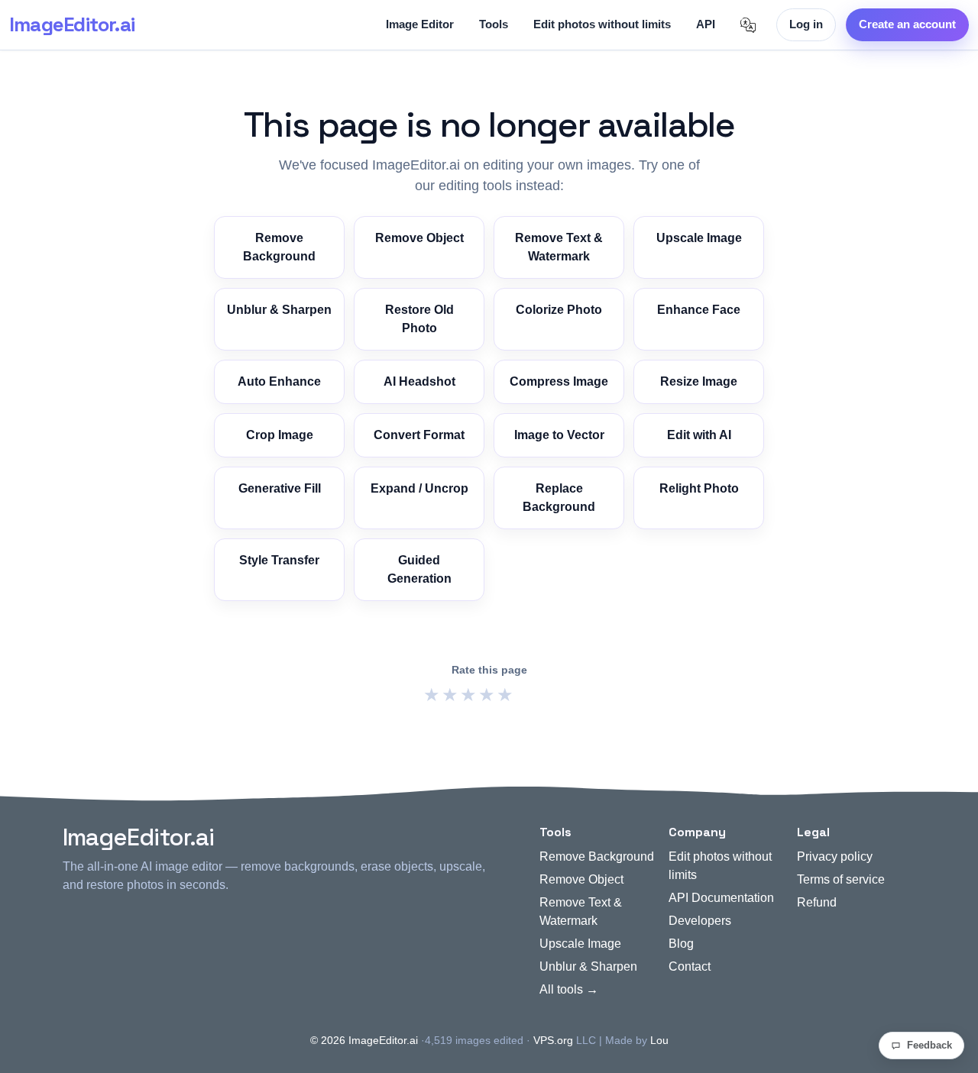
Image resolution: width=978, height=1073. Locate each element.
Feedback (929, 1045)
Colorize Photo (559, 309)
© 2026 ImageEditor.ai (364, 1040)
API (705, 24)
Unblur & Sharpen (279, 309)
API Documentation (721, 897)
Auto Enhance (279, 381)
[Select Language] (748, 25)
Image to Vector (559, 434)
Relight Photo (699, 488)
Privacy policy (835, 856)
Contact (690, 966)
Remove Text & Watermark (559, 247)
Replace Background (559, 497)
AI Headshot (419, 381)
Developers (700, 920)
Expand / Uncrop (419, 488)
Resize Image (698, 381)
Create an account (907, 24)
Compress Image (559, 381)
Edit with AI (699, 434)
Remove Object (419, 237)
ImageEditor (71, 24)
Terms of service (841, 879)
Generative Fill (279, 488)
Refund (817, 902)
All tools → (568, 989)
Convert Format (419, 434)
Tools (493, 24)
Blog (681, 943)
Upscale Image (699, 237)
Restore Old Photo (419, 319)
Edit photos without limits (602, 24)
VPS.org (553, 1040)
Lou (659, 1040)
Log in (806, 24)
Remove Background (279, 247)
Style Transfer (279, 560)
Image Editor (420, 24)
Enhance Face (698, 309)
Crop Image (279, 434)
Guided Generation (419, 569)
